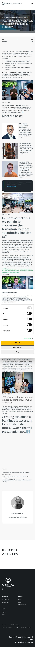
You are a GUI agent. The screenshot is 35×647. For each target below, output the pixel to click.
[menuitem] (9, 597)
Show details (27, 338)
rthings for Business (9, 72)
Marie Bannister (6, 17)
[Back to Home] (11, 3)
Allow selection (17, 347)
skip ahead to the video (20, 110)
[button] (32, 644)
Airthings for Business (8, 107)
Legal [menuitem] (3, 608)
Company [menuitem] (20, 596)
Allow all (17, 343)
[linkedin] (2, 589)
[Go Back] (17, 39)
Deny (17, 352)
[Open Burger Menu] (32, 3)
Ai (2, 72)
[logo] (8, 582)
